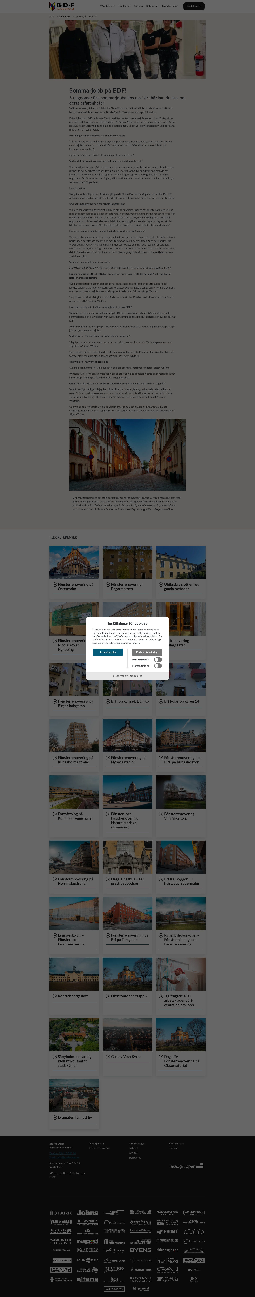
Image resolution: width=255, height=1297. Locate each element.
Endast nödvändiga (147, 652)
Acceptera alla (108, 652)
